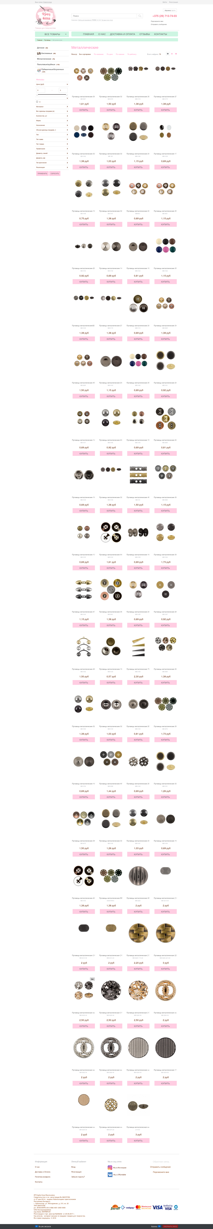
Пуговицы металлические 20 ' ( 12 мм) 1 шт (89, 268)
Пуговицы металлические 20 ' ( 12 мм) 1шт (144, 783)
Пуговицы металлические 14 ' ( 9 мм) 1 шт (89, 440)
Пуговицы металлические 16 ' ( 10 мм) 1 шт (144, 440)
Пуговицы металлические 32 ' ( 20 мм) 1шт (89, 153)
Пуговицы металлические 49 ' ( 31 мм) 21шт (144, 497)
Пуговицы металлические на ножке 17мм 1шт (145, 1070)
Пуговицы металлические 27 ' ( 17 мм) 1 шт (171, 96)
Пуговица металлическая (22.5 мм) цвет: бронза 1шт (175, 955)
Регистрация (173, 2)
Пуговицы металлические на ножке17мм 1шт (90, 1127)
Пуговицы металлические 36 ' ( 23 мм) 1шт (171, 669)
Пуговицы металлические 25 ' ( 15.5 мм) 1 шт (145, 382)
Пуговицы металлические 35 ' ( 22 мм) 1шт (171, 268)
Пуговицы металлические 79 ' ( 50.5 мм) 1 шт (145, 669)
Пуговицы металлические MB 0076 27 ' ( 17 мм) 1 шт (120, 898)
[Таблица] (176, 53)
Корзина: (169, 10)
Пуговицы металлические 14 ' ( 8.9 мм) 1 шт (117, 268)
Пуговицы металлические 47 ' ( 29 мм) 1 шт (89, 611)
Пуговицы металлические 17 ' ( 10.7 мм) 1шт (172, 153)
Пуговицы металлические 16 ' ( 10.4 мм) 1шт (145, 554)
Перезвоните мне (157, 21)
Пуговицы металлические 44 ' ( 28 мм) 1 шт (116, 554)
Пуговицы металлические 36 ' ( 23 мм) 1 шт (89, 96)
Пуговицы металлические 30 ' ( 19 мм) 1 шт (171, 211)
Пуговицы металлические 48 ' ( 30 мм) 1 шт (89, 669)
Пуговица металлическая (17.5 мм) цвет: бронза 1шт (148, 955)
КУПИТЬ (84, 109)
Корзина (154, 1226)
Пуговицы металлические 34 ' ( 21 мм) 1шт (171, 325)
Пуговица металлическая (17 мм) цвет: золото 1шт (147, 1012)
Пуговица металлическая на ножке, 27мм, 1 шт (146, 1127)
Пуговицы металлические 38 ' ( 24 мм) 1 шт (89, 840)
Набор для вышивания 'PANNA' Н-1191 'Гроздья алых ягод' (95, 20)
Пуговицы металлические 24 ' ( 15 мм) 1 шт (144, 153)
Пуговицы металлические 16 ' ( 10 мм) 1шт (89, 211)
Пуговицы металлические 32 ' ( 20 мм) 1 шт (116, 96)
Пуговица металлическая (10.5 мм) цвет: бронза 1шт (120, 955)
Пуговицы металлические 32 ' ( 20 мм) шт (116, 497)
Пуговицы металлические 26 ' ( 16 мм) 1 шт (144, 96)
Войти (165, 2)
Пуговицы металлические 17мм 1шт (168, 1070)
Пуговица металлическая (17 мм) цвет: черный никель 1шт (123, 1012)
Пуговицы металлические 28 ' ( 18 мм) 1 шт (171, 611)
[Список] (172, 53)
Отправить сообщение (159, 24)
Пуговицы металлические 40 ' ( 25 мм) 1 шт (89, 382)
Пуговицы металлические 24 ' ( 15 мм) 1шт (144, 211)
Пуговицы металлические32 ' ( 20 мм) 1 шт (89, 325)
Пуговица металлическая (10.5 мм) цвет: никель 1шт (175, 898)
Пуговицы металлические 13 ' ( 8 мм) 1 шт (89, 554)
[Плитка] (168, 53)
